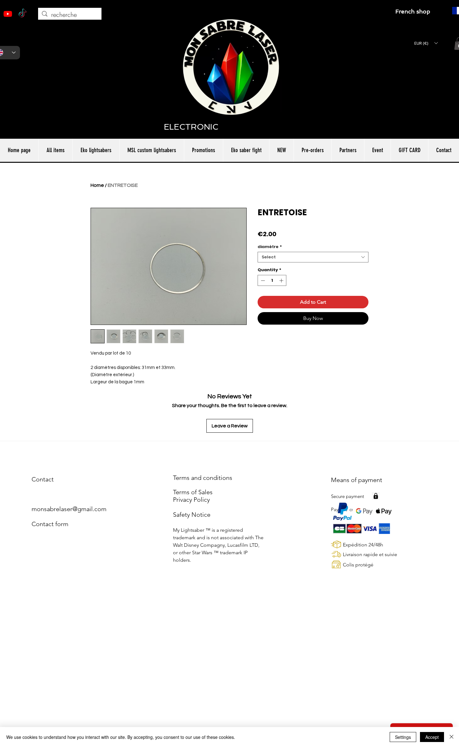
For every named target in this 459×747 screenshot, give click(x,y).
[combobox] (313, 257)
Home (97, 185)
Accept (432, 737)
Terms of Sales (193, 492)
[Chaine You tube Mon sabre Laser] (8, 14)
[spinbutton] (272, 280)
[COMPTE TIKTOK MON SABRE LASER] (22, 14)
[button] (426, 43)
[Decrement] (262, 280)
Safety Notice (191, 514)
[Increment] (282, 280)
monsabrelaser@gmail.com (69, 509)
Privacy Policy (191, 499)
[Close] (451, 737)
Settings (403, 737)
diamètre (270, 246)
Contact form (50, 524)
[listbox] (426, 43)
